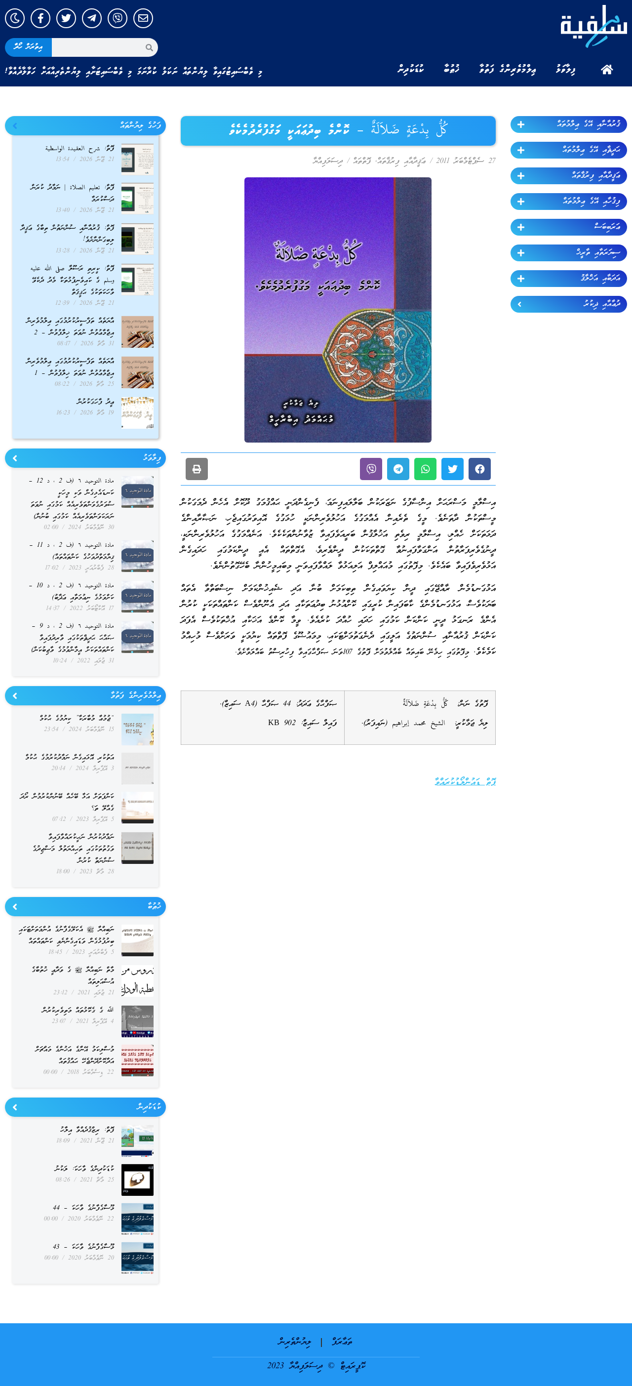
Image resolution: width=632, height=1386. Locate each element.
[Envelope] (143, 18)
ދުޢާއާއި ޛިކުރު (602, 304)
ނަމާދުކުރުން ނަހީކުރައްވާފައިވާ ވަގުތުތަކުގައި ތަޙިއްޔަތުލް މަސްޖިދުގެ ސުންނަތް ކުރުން (73, 849)
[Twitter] (66, 18)
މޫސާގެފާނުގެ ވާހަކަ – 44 (83, 1208)
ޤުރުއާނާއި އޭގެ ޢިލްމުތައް (588, 124)
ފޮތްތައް (362, 161)
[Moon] (15, 18)
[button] (480, 469)
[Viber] (117, 18)
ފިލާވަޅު (566, 70)
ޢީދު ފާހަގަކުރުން (96, 402)
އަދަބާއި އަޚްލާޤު (600, 279)
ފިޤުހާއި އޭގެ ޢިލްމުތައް (591, 201)
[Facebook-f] (40, 18)
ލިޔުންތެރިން (295, 1342)
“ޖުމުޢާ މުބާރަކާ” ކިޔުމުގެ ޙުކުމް (77, 719)
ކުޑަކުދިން (410, 70)
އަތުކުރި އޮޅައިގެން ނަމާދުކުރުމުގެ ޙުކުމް (69, 758)
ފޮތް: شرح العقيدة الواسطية (79, 149)
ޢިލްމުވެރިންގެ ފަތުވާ (507, 70)
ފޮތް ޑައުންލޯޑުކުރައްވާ (465, 782)
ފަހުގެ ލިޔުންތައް (140, 126)
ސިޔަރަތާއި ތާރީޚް (598, 253)
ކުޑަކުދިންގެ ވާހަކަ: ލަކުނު (84, 1169)
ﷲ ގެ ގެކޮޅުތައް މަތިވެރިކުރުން (78, 1011)
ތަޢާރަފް (342, 1342)
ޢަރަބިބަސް (607, 227)
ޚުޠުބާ (452, 70)
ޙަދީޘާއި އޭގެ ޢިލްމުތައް (591, 150)
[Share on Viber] (371, 469)
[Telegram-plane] (92, 18)
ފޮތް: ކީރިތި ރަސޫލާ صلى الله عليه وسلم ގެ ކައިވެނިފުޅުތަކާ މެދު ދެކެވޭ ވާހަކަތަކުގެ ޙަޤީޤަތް (72, 281)
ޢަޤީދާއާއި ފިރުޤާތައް (596, 176)
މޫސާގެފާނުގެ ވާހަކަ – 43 (83, 1247)
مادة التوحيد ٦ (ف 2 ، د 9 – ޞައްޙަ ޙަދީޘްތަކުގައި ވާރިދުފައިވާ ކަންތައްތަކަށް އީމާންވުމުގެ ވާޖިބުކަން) (72, 638)
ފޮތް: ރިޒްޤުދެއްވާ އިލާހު (87, 1130)
